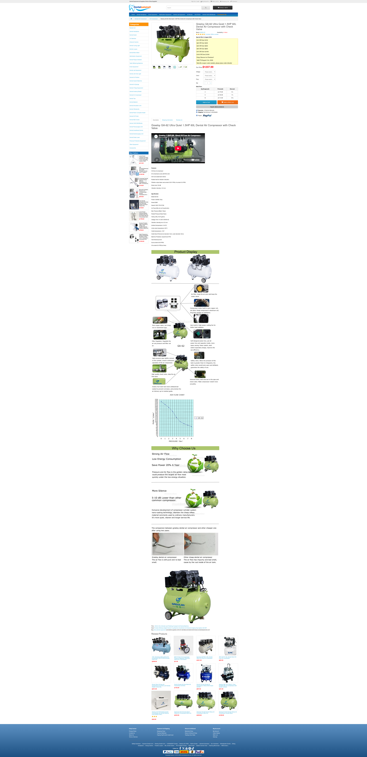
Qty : (197, 83)
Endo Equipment (152, 14)
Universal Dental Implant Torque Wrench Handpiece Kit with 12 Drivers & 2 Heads (143, 182)
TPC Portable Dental (181, 745)
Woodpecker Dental (225, 743)
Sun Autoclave (214, 743)
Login (197, 1)
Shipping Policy (161, 731)
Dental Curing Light (135, 45)
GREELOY (202, 32)
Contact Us (132, 733)
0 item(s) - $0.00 (223, 7)
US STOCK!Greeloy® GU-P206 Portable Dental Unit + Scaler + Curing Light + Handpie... (143, 171)
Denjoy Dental (149, 745)
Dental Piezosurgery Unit (136, 126)
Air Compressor (154, 19)
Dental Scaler (133, 35)
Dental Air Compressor (141, 19)
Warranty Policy (189, 731)
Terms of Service (133, 737)
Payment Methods (161, 733)
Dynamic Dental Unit (147, 743)
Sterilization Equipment (165, 14)
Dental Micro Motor (134, 52)
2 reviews (207, 34)
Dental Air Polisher (134, 77)
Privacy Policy (132, 731)
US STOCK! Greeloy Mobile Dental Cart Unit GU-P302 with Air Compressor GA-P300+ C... (143, 215)
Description (156, 120)
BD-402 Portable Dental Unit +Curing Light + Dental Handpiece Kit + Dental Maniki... (143, 193)
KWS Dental (224, 745)
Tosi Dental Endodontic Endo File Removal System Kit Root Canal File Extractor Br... (143, 204)
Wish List (215, 735)
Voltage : (198, 72)
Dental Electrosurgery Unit (136, 134)
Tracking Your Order (190, 735)
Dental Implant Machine (136, 81)
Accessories (133, 148)
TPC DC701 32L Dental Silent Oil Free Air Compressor (227, 657)
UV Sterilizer (133, 38)
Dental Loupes (133, 49)
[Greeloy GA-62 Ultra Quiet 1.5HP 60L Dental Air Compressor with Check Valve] (154, 67)
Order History (216, 733)
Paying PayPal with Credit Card (165, 735)
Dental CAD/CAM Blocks (209, 14)
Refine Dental (193, 743)
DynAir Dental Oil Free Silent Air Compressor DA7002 (182, 685)
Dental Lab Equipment (179, 14)
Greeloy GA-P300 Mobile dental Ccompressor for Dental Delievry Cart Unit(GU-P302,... (160, 713)
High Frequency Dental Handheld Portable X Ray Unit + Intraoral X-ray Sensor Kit (143, 236)
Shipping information (167, 120)
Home (133, 14)
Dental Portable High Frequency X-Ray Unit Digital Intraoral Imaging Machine (143, 225)
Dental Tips (133, 98)
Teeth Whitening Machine (136, 63)
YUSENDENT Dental (172, 743)
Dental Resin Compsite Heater (137, 112)
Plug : (197, 79)
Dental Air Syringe (134, 84)
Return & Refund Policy (191, 733)
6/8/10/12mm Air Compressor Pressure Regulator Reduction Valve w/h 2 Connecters (182, 658)
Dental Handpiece (141, 14)
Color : (198, 75)
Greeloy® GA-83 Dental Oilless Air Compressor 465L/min (205, 712)
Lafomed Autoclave (204, 743)
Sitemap (215, 737)
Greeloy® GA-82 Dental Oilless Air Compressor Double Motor (228, 712)
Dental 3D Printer (134, 116)
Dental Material (134, 102)
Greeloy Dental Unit (160, 743)
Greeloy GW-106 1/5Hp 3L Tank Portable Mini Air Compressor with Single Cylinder (228, 686)
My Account (216, 731)
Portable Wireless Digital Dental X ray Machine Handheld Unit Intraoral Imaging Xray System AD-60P (180, 628)
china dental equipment (160, 630)
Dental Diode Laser (135, 137)
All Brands (189, 14)
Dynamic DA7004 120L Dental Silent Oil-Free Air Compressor (204, 657)
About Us (131, 735)
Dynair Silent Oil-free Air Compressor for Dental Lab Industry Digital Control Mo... (161, 686)
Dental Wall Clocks (134, 119)
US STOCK (197, 14)
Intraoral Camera (134, 42)
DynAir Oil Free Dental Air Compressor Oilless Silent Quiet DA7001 (205, 686)
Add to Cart (206, 102)
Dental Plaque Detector (136, 59)
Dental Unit (132, 28)
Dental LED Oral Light (135, 74)
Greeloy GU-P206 (184, 743)
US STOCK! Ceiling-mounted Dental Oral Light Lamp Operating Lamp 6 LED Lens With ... (143, 159)
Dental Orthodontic (134, 109)
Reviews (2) (179, 120)
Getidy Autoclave (136, 743)
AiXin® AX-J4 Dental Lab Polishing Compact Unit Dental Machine (172, 626)
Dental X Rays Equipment (136, 88)
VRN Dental (191, 745)
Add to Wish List (229, 102)
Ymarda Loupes (159, 745)
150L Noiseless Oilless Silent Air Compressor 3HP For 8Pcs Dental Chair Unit (160, 658)
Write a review (214, 34)
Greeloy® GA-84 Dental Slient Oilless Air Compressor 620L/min (182, 712)
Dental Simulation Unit (135, 105)
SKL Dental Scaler (169, 745)
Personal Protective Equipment (138, 141)
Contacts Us (221, 14)
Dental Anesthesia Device (136, 130)
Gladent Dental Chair (201, 745)
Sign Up (193, 1)
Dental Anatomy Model (135, 91)
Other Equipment (134, 144)
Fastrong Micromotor (214, 745)
